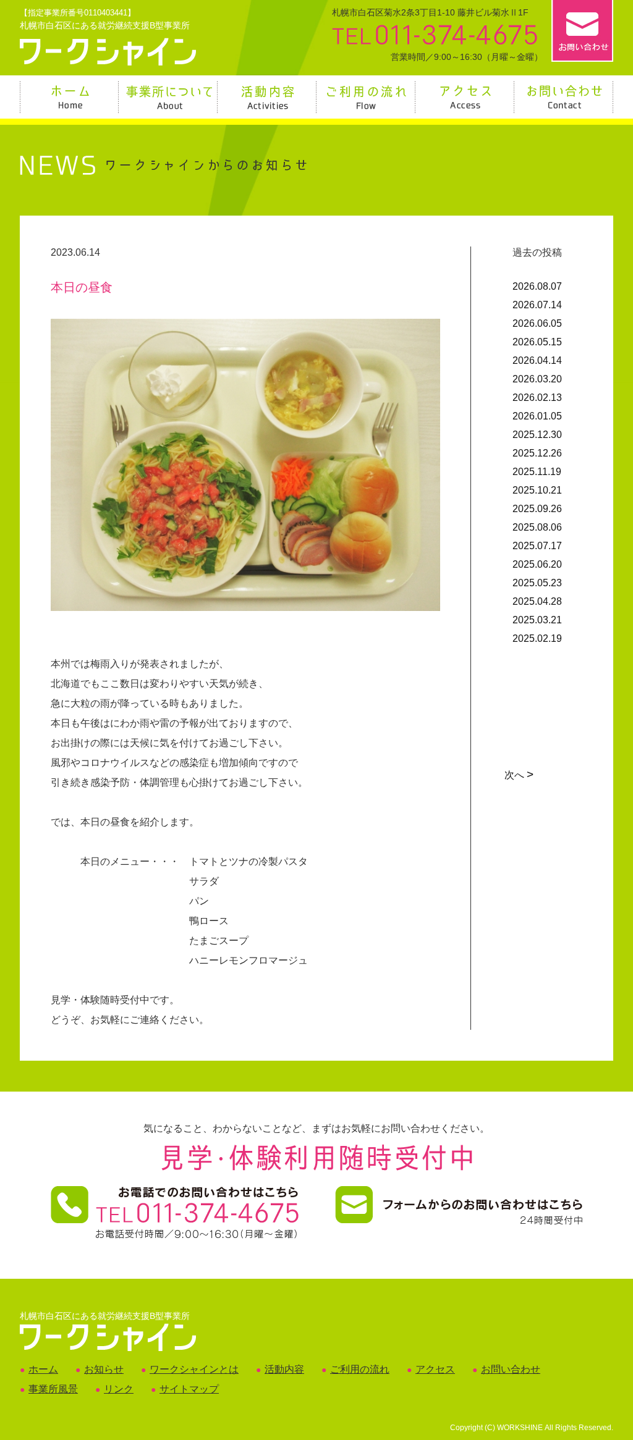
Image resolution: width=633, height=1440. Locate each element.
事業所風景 (53, 1389)
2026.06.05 (537, 323)
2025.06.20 (537, 564)
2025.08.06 (537, 527)
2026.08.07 (537, 286)
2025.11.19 (536, 471)
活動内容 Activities (267, 97)
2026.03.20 (537, 379)
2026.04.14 (537, 360)
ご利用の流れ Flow (366, 97)
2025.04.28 (537, 601)
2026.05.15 (537, 342)
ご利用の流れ (359, 1369)
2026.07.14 (537, 305)
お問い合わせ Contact (564, 97)
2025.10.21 (537, 490)
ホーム (43, 1369)
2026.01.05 (537, 416)
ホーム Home (69, 97)
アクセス (435, 1369)
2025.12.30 (537, 434)
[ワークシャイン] (108, 59)
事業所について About (168, 97)
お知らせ (104, 1369)
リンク (119, 1389)
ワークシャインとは (194, 1369)
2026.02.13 (537, 397)
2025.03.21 (537, 620)
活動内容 (284, 1369)
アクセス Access (465, 97)
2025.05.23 (537, 583)
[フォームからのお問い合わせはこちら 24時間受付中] (458, 1218)
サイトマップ (189, 1389)
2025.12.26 (537, 453)
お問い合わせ (510, 1369)
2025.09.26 (537, 508)
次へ (517, 775)
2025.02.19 (537, 638)
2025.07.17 (537, 546)
